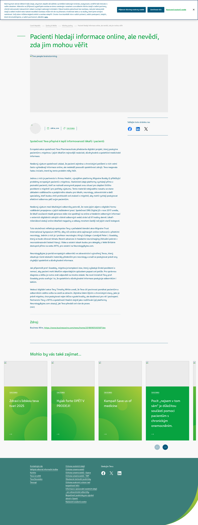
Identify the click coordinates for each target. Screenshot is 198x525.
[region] (99, 10)
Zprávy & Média (51, 26)
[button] (165, 447)
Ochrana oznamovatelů (75, 469)
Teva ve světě (35, 476)
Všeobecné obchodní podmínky (78, 479)
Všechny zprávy (67, 26)
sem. (46, 17)
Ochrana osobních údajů (75, 466)
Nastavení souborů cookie (76, 502)
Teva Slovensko (36, 479)
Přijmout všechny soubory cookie (131, 9)
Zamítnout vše (155, 9)
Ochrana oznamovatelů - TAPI (77, 476)
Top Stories (71, 128)
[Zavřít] (194, 10)
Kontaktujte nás (36, 466)
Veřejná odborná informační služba (44, 469)
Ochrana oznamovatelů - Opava (78, 473)
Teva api (33, 482)
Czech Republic (35, 26)
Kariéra (33, 473)
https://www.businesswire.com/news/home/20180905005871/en (75, 327)
